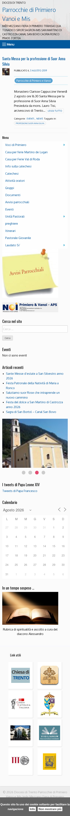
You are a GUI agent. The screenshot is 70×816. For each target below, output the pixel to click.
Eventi (30, 118)
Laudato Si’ (12, 245)
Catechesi (11, 173)
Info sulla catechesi (18, 166)
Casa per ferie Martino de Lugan (26, 152)
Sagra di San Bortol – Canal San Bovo (31, 412)
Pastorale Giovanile (18, 238)
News (39, 118)
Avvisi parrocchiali (17, 202)
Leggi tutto (55, 110)
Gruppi (9, 188)
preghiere (11, 223)
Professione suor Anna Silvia (30, 123)
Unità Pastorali (14, 216)
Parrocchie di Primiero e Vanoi (33, 80)
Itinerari (10, 231)
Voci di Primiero (15, 145)
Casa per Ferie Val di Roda (22, 159)
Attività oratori (15, 181)
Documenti (12, 195)
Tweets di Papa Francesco (19, 491)
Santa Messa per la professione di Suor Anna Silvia (33, 61)
